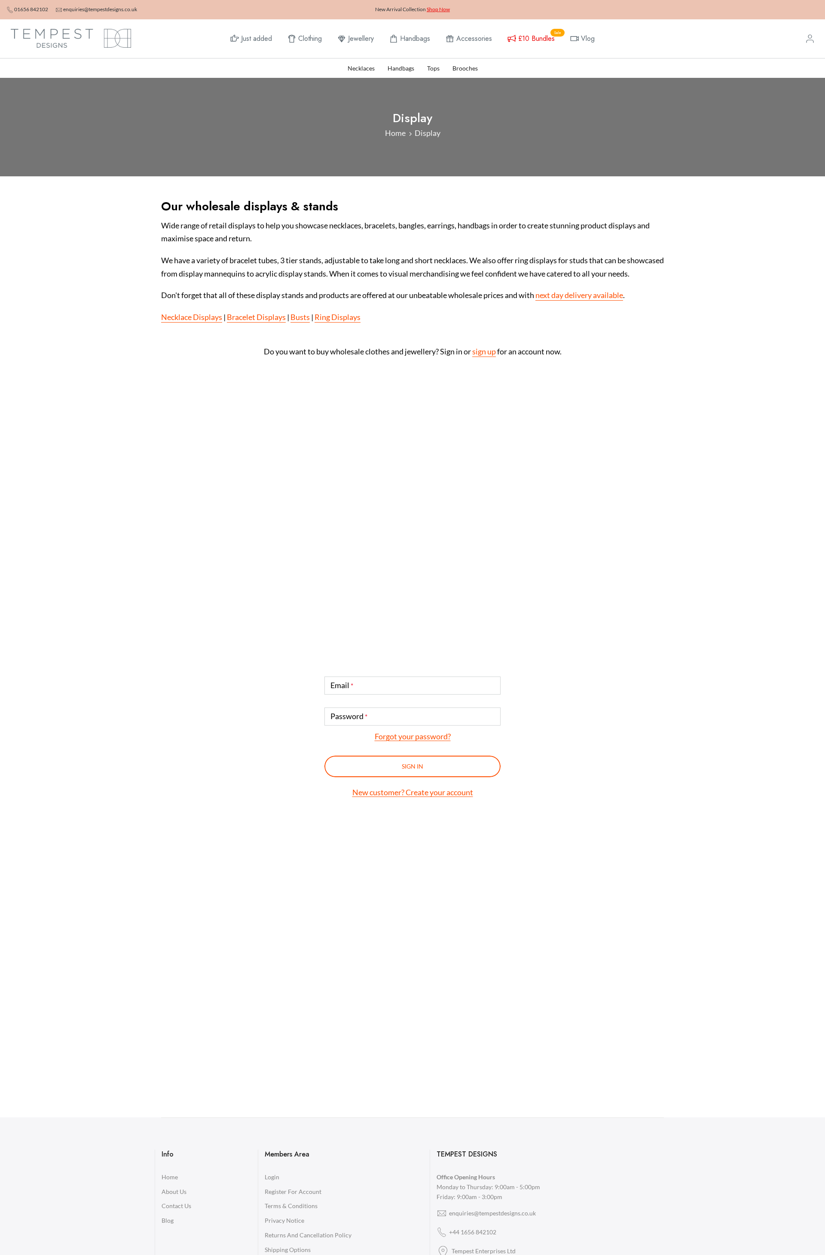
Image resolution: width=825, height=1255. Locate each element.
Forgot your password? (413, 736)
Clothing (310, 38)
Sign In (412, 766)
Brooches (465, 68)
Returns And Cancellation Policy (308, 1235)
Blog (168, 1220)
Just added (256, 38)
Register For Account (293, 1191)
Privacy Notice (284, 1220)
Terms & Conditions (291, 1205)
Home (395, 133)
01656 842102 (31, 9)
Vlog (588, 38)
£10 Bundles (539, 37)
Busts (300, 317)
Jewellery (361, 38)
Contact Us (176, 1205)
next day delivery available (579, 295)
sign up (484, 351)
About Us (174, 1191)
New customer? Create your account (412, 792)
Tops (433, 68)
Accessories (474, 38)
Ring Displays (338, 317)
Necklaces (361, 68)
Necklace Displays (191, 317)
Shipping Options (288, 1249)
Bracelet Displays (256, 317)
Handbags (415, 38)
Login (272, 1177)
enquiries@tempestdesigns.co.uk (100, 9)
